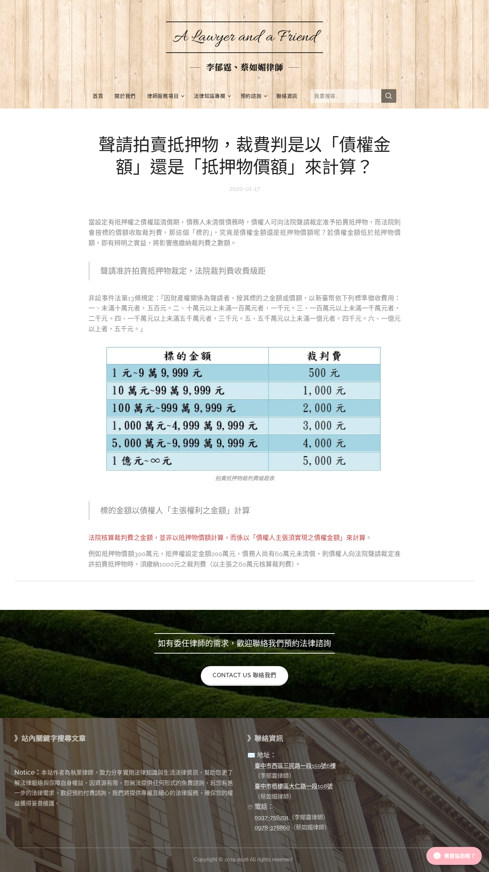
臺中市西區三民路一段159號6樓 (295, 765)
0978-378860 (272, 827)
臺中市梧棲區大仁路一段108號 (294, 786)
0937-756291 (272, 817)
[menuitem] (101, 96)
